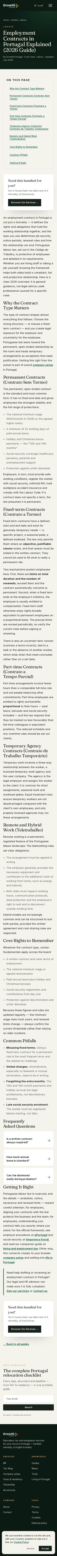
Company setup (11, 1474)
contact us (40, 1291)
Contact (7, 1512)
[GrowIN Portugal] (11, 5)
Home (6, 20)
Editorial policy (39, 1523)
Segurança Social (37, 1239)
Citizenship (9, 1484)
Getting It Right (18, 163)
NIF (4, 1463)
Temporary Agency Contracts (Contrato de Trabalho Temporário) (29, 127)
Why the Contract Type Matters (27, 88)
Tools (35, 1474)
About (6, 1506)
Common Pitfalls (19, 155)
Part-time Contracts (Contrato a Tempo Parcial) (27, 117)
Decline (31, 1548)
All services (9, 1490)
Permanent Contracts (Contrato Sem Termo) (30, 97)
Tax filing (8, 1468)
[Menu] (50, 5)
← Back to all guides (16, 1344)
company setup (43, 365)
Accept (45, 1548)
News (35, 1468)
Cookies (36, 1517)
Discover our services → (24, 202)
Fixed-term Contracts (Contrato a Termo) (28, 107)
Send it (28, 1407)
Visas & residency (12, 1479)
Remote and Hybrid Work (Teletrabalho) (23, 137)
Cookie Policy (21, 1542)
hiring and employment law (20, 1248)
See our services (18, 1291)
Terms (35, 1512)
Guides (14, 20)
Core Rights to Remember (24, 147)
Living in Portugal (41, 1479)
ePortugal (40, 1235)
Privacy (35, 1506)
